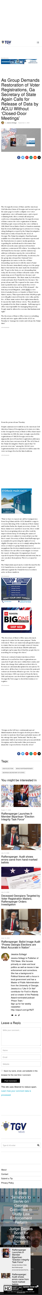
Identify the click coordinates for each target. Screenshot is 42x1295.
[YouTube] (12, 1015)
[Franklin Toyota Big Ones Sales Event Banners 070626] (16, 620)
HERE (28, 290)
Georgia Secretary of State (13, 772)
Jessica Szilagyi (12, 123)
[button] (38, 1145)
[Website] (19, 1015)
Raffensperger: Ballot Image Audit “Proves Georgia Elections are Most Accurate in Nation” (20, 944)
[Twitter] (22, 157)
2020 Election (8, 768)
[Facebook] (18, 157)
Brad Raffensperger (24, 768)
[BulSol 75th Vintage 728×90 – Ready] (21, 61)
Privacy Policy (7, 1182)
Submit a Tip (7, 1178)
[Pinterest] (27, 157)
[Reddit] (35, 157)
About (4, 1169)
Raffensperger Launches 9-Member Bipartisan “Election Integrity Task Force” (17, 816)
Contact (4, 1174)
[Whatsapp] (31, 157)
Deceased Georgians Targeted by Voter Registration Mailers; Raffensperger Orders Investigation (20, 900)
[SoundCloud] (15, 1015)
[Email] (39, 157)
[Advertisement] (21, 19)
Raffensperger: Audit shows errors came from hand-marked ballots (19, 859)
